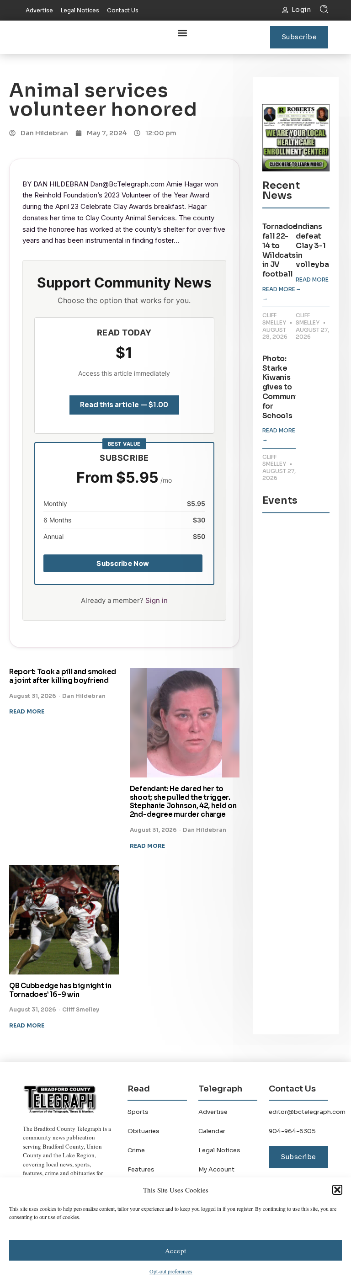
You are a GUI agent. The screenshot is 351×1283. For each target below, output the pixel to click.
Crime (136, 1150)
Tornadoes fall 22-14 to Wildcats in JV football (282, 250)
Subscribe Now (122, 563)
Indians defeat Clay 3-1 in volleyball (315, 245)
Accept (175, 1250)
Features (141, 1169)
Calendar (211, 1131)
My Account (216, 1169)
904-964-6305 (292, 1131)
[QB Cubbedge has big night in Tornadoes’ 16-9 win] (64, 919)
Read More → (278, 293)
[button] (337, 1189)
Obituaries (144, 1131)
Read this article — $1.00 (124, 404)
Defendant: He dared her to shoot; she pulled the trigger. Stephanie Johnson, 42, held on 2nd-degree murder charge (183, 801)
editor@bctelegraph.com (307, 1112)
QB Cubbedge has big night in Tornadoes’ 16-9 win (60, 990)
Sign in (156, 600)
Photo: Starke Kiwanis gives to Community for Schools (283, 387)
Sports (138, 1112)
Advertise (213, 1112)
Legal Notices (219, 1150)
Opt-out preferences (170, 1271)
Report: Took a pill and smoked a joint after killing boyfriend (62, 676)
